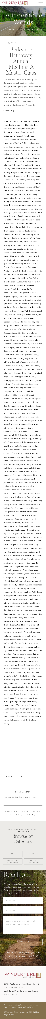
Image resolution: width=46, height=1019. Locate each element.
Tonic (12, 1015)
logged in (18, 797)
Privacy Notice (17, 1007)
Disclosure (29, 1007)
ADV (9, 1007)
